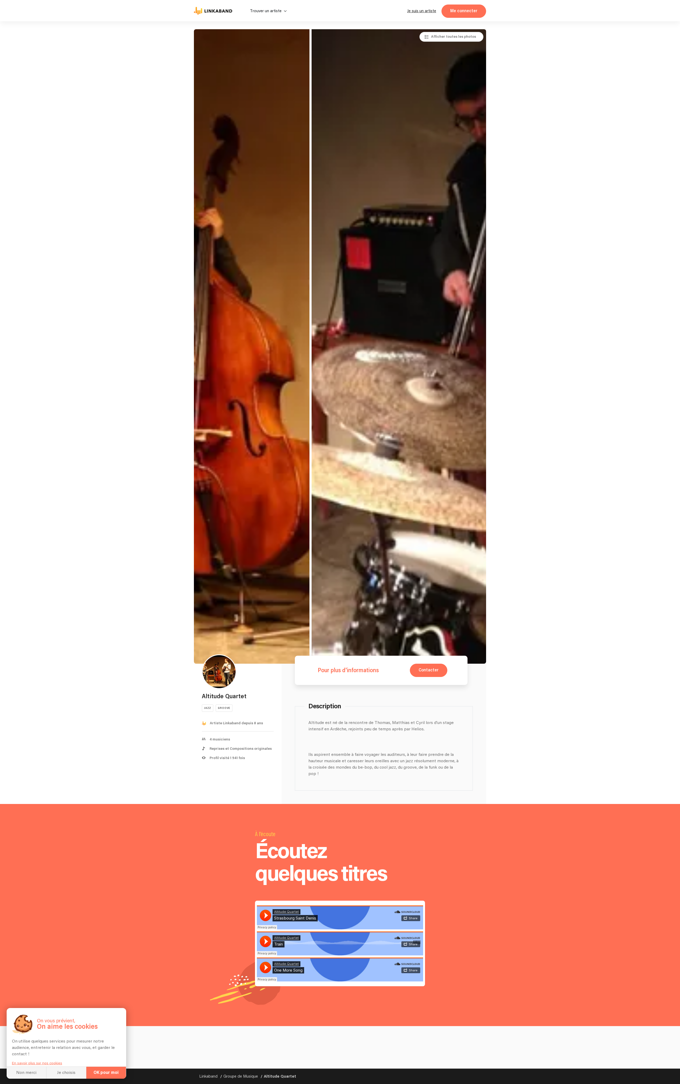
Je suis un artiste (421, 11)
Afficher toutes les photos (453, 37)
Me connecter (463, 11)
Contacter (429, 670)
